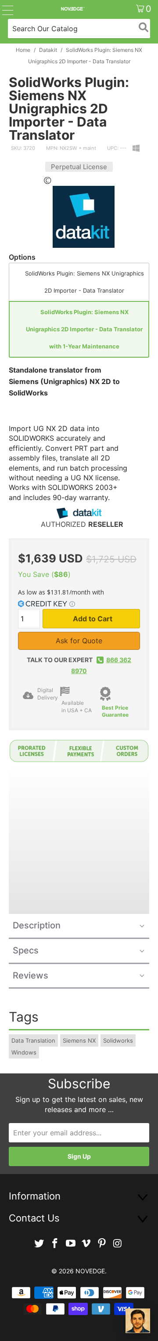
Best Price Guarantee (115, 711)
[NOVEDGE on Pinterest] (102, 1243)
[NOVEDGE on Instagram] (117, 1243)
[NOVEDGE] (72, 9)
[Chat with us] (138, 1320)
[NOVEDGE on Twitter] (39, 1243)
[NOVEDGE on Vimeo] (86, 1243)
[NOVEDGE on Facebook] (55, 1243)
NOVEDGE (90, 1271)
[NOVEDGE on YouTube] (70, 1243)
